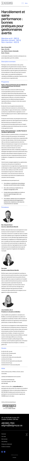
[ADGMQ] (7, 3)
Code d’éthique (4, 441)
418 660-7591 (7, 423)
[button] (22, 3)
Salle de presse (4, 439)
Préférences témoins (14, 454)
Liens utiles (3, 436)
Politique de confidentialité (6, 444)
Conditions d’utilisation (5, 446)
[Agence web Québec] (14, 457)
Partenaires (3, 433)
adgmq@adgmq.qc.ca (11, 425)
